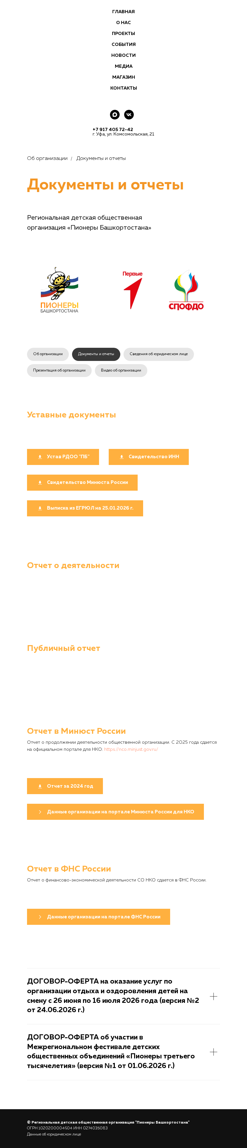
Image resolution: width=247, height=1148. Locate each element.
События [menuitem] (124, 44)
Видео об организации (121, 370)
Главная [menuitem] (123, 12)
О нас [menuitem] (123, 23)
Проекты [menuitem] (123, 33)
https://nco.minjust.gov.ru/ (131, 749)
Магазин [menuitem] (123, 77)
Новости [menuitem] (123, 55)
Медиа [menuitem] (124, 66)
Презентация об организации (59, 370)
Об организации (48, 354)
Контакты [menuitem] (123, 88)
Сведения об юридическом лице (159, 354)
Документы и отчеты (96, 354)
